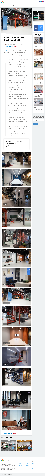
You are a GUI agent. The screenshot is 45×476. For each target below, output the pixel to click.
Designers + (27, 2)
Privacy (20, 463)
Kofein (5, 50)
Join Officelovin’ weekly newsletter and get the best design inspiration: (38, 116)
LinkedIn (34, 465)
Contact (21, 465)
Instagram (34, 466)
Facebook (34, 463)
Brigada (25, 54)
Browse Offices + (16, 2)
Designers (28, 463)
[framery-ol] (38, 16)
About (14, 5)
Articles (32, 2)
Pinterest (34, 468)
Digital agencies (15, 44)
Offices (27, 462)
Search (22, 2)
